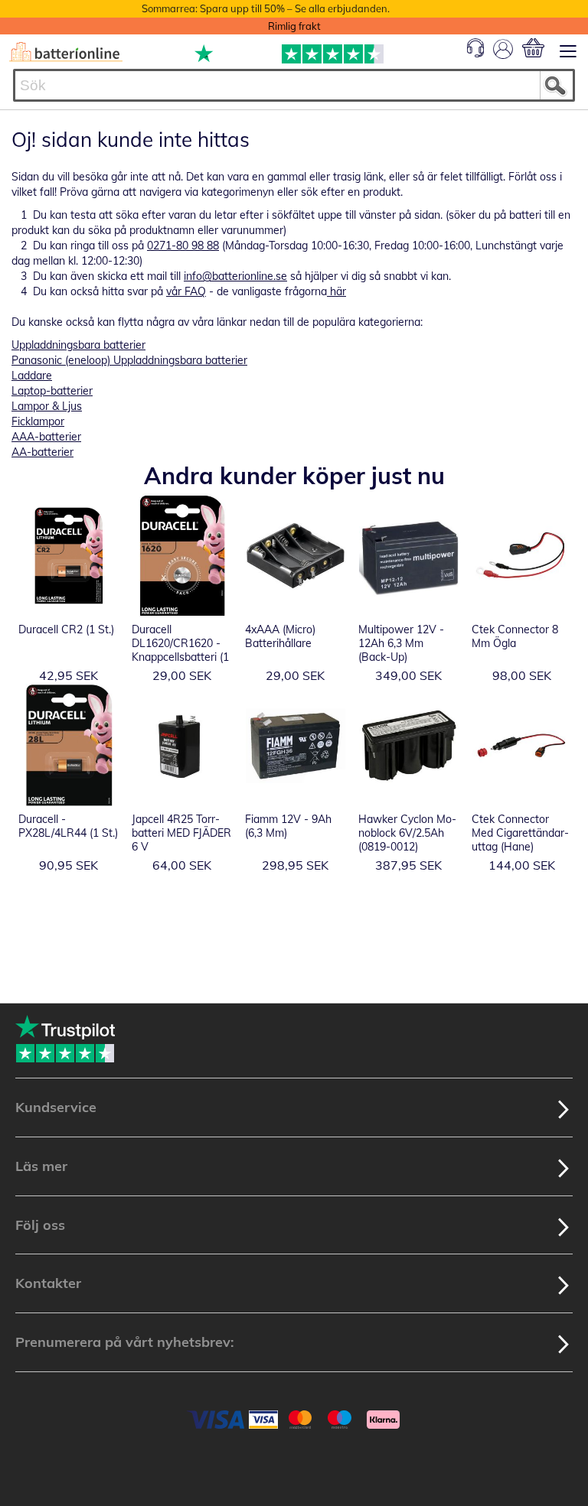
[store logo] (65, 52)
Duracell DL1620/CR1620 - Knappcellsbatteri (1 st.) (180, 650)
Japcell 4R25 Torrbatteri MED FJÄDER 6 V (181, 833)
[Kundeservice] (475, 53)
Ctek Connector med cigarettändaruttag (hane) (520, 833)
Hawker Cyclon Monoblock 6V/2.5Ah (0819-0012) (407, 833)
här (336, 291)
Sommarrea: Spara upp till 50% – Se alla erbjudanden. (266, 8)
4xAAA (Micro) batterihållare (280, 636)
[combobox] (294, 85)
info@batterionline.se (235, 276)
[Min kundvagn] (533, 47)
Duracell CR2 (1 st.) (66, 629)
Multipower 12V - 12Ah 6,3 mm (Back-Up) (401, 643)
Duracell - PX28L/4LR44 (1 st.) (68, 826)
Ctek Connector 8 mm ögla (515, 636)
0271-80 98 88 (183, 245)
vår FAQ (186, 291)
